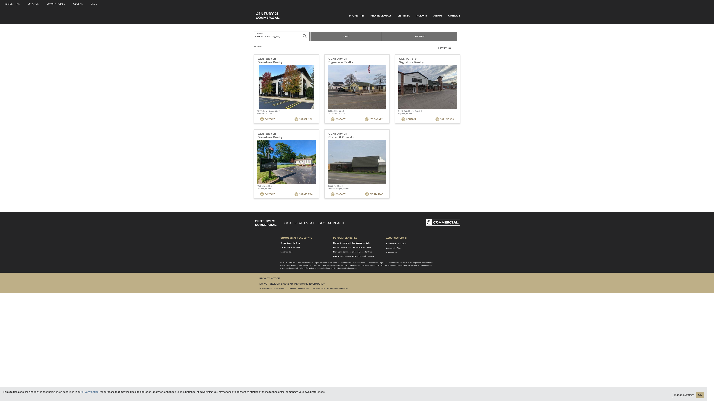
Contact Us (391, 252)
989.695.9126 (306, 194)
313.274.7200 (376, 194)
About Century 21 (396, 238)
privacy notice (90, 392)
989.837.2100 (306, 119)
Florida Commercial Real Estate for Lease (352, 247)
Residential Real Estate (397, 243)
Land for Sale (286, 251)
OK (700, 395)
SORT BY (442, 48)
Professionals (381, 15)
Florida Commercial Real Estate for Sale (351, 243)
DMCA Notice (319, 289)
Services (404, 15)
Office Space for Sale (290, 243)
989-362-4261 (376, 119)
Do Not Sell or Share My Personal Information (292, 283)
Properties (357, 15)
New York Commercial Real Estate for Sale (352, 251)
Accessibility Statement (272, 289)
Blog (94, 4)
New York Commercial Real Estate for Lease (353, 256)
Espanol (33, 4)
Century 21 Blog (393, 248)
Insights (422, 15)
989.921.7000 (447, 119)
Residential (12, 4)
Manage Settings (684, 395)
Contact (454, 15)
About (437, 15)
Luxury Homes (56, 4)
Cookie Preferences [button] (337, 289)
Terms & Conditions (298, 289)
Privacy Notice (269, 278)
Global (78, 4)
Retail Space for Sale (290, 247)
